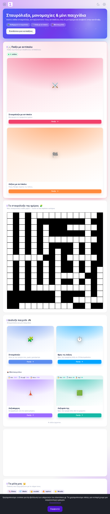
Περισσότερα (55, 502)
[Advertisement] (55, 453)
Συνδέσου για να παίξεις (21, 31)
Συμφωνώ (55, 509)
